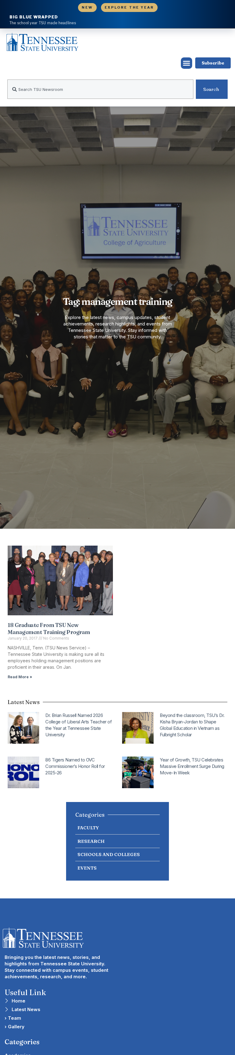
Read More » (20, 677)
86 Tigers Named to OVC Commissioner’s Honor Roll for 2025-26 (75, 766)
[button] (186, 63)
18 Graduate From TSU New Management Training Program (49, 628)
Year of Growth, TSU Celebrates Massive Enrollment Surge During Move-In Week (192, 766)
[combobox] (100, 89)
